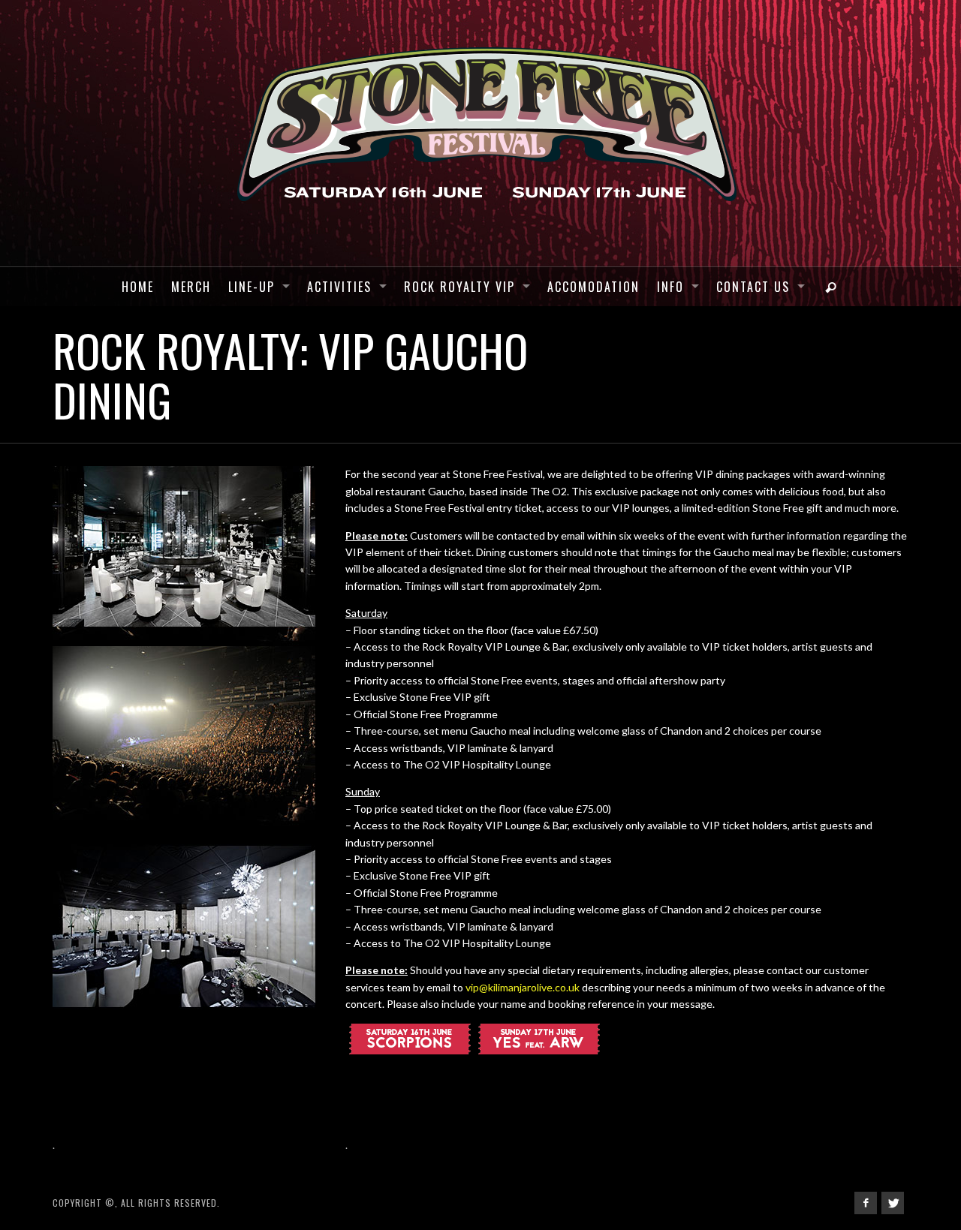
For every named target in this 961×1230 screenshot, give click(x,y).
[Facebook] (865, 1203)
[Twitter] (892, 1203)
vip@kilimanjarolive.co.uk (522, 987)
